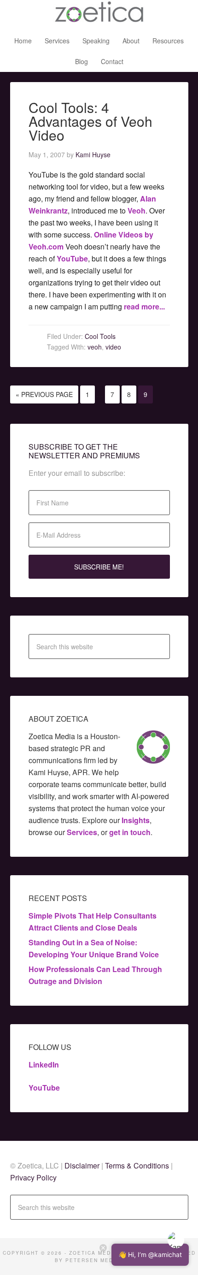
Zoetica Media (99, 14)
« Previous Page (44, 394)
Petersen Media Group (104, 1260)
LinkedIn (44, 1064)
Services (82, 832)
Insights (136, 820)
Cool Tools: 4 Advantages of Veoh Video (90, 121)
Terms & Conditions (137, 1165)
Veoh (137, 210)
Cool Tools (100, 336)
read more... (144, 306)
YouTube (72, 258)
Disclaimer (82, 1165)
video (113, 346)
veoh (94, 346)
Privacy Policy (33, 1177)
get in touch (130, 832)
